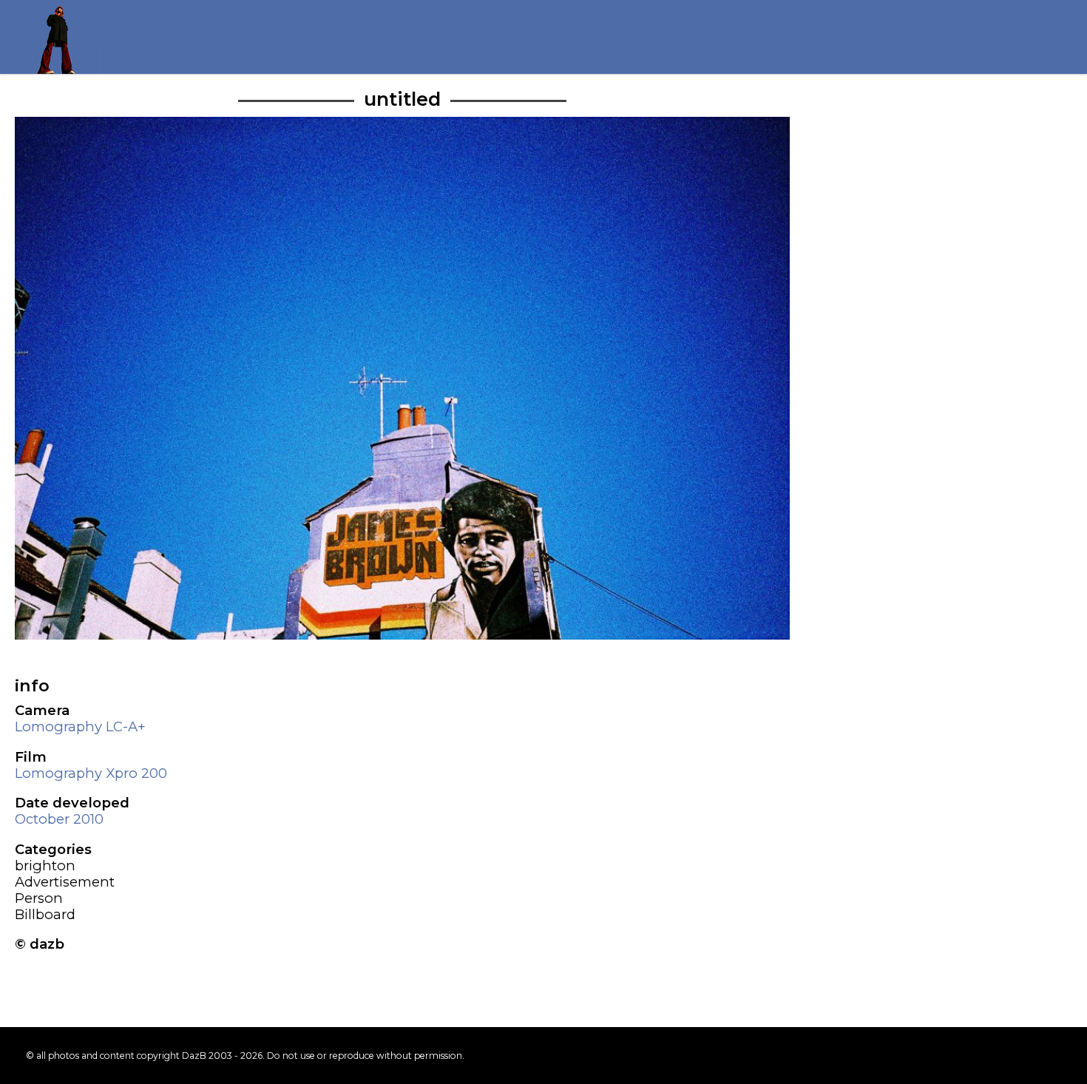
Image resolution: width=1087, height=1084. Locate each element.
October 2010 (59, 818)
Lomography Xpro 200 (91, 773)
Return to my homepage (63, 37)
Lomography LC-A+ (80, 726)
